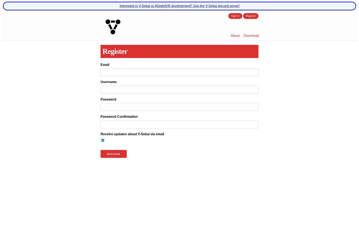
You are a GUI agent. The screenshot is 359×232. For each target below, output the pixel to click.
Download (251, 35)
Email (105, 64)
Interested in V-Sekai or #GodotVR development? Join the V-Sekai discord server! (180, 6)
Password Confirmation (119, 116)
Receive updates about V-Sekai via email (132, 134)
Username (109, 82)
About (235, 35)
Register (251, 16)
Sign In (235, 16)
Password (108, 99)
